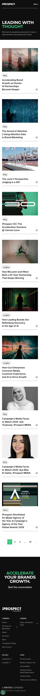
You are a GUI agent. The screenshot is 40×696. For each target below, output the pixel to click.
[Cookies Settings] (3, 692)
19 (30, 542)
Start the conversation (20, 587)
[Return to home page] (8, 4)
